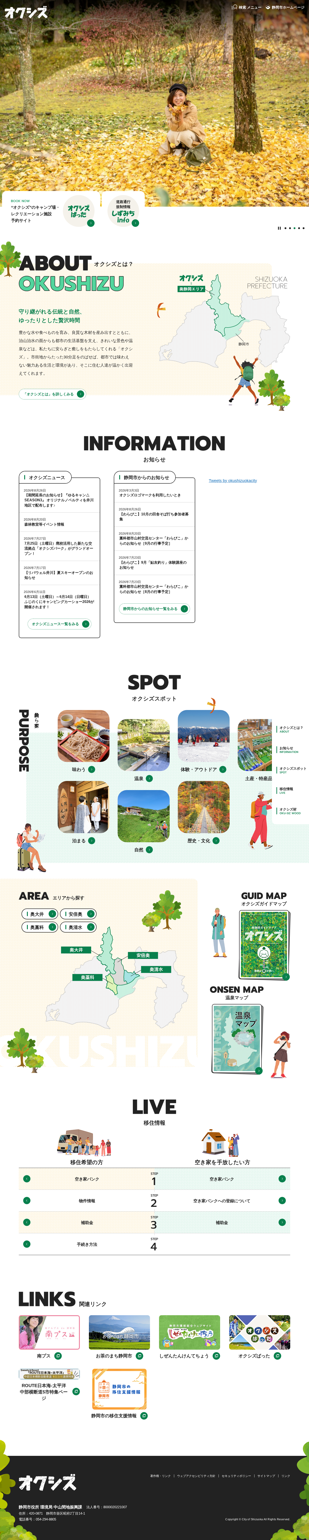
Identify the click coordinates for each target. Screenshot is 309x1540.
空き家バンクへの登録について (221, 1201)
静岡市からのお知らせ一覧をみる (150, 609)
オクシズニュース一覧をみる (55, 624)
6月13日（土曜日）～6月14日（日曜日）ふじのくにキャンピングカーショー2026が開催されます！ (59, 602)
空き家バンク (87, 1179)
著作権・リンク (160, 1476)
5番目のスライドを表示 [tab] (303, 228)
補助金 (87, 1222)
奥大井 (37, 914)
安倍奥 (75, 914)
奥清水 (75, 927)
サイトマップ (266, 1476)
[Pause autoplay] (279, 227)
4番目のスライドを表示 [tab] (299, 228)
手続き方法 (87, 1244)
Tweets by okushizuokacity (233, 480)
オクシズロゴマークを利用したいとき (150, 495)
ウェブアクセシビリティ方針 (196, 1476)
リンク (285, 1476)
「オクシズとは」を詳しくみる (48, 394)
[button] (246, 7)
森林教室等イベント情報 (44, 524)
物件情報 (87, 1201)
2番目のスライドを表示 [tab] (290, 228)
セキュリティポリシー (236, 1476)
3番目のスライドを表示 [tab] (294, 228)
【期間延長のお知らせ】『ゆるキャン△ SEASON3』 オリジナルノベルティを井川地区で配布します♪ (59, 500)
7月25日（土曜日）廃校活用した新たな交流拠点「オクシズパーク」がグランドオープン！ (58, 548)
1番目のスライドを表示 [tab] (285, 228)
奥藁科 (37, 927)
